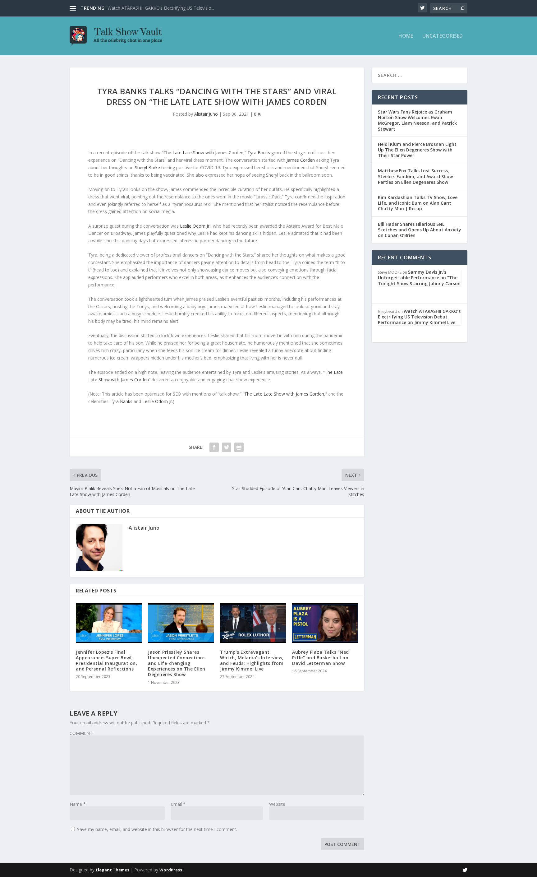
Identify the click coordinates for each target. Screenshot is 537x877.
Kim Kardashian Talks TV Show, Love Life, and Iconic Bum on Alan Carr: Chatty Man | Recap (417, 202)
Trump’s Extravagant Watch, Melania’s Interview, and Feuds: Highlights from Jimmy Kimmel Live (252, 660)
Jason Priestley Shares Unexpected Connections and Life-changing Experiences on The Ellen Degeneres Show (176, 663)
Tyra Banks (258, 152)
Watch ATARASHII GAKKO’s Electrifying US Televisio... (161, 8)
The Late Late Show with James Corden (203, 152)
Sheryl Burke (147, 167)
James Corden (301, 160)
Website (277, 804)
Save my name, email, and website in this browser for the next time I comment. (157, 829)
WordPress (170, 870)
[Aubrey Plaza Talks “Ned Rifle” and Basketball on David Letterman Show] (325, 623)
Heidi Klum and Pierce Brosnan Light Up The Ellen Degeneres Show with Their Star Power (417, 149)
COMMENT (81, 733)
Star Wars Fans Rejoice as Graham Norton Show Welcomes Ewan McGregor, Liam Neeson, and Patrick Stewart (417, 120)
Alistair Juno (206, 114)
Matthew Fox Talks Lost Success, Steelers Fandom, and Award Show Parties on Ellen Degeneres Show (415, 176)
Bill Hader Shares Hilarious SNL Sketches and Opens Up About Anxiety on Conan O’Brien (419, 229)
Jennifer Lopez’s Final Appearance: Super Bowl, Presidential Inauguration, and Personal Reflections (106, 660)
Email (178, 804)
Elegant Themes (112, 870)
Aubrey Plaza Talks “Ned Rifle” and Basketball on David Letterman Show (320, 657)
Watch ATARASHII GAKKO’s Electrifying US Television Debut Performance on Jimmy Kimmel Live (419, 316)
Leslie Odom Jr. (195, 226)
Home (405, 36)
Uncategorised (442, 36)
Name (78, 804)
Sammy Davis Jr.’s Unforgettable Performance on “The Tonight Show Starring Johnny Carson (419, 277)
